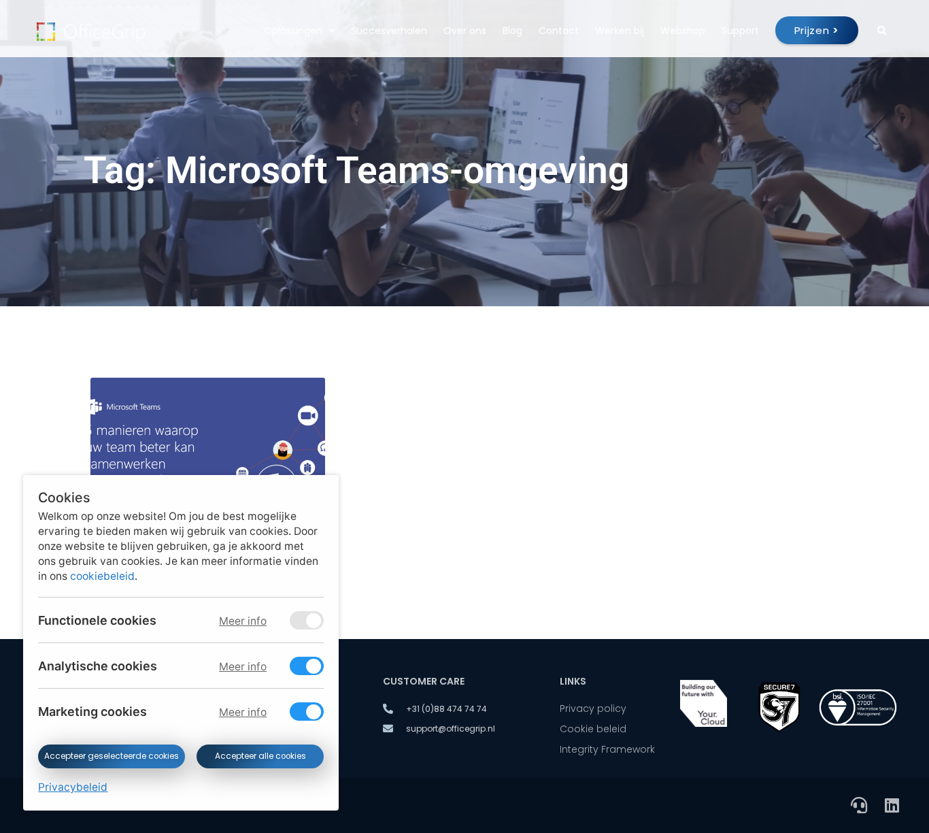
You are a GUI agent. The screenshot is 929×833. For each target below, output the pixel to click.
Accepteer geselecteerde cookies (111, 756)
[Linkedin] (891, 805)
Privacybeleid (72, 787)
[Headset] (859, 805)
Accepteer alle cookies (259, 756)
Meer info (243, 621)
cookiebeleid (102, 576)
